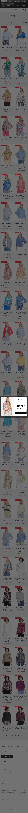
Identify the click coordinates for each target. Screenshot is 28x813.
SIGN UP (20, 413)
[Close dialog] (26, 398)
